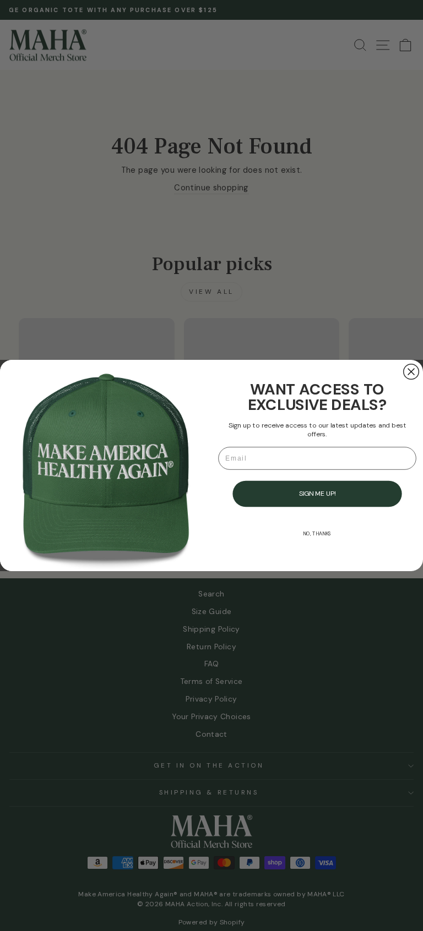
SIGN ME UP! (317, 493)
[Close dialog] (411, 372)
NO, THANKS (317, 533)
